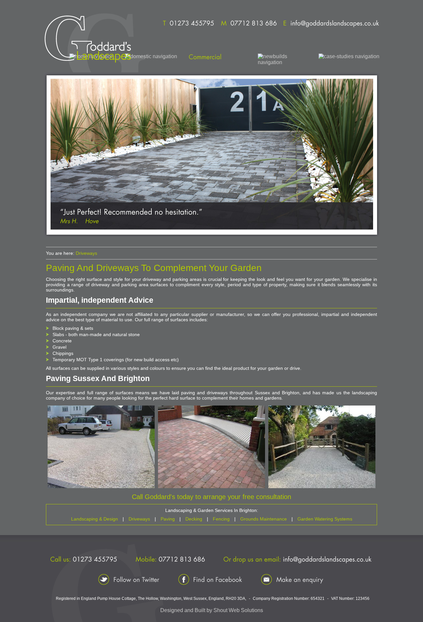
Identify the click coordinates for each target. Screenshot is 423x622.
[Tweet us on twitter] (129, 579)
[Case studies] (349, 56)
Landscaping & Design (94, 519)
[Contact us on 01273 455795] (188, 24)
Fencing (221, 519)
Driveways (86, 253)
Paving (168, 519)
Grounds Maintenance (263, 519)
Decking (193, 519)
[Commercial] (217, 56)
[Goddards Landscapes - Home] (87, 39)
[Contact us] (292, 579)
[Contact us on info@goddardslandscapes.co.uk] (331, 24)
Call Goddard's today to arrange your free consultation (211, 496)
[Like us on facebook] (210, 579)
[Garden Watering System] (282, 59)
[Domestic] (151, 56)
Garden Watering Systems (324, 519)
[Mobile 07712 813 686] (248, 24)
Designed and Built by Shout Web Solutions (211, 610)
